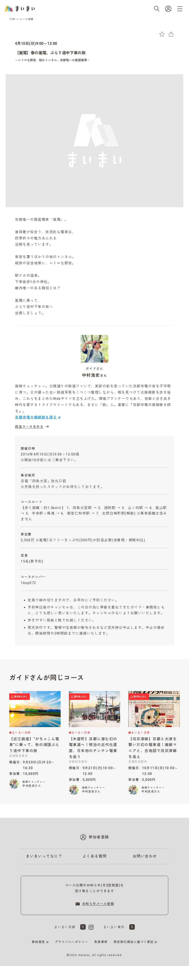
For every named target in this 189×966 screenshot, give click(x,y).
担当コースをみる (29, 426)
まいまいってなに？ (44, 856)
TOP (12, 19)
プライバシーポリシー (71, 942)
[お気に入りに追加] (162, 34)
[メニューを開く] (179, 8)
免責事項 (101, 942)
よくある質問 (95, 856)
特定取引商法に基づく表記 (134, 942)
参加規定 (38, 942)
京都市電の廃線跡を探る (36, 417)
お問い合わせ (145, 856)
